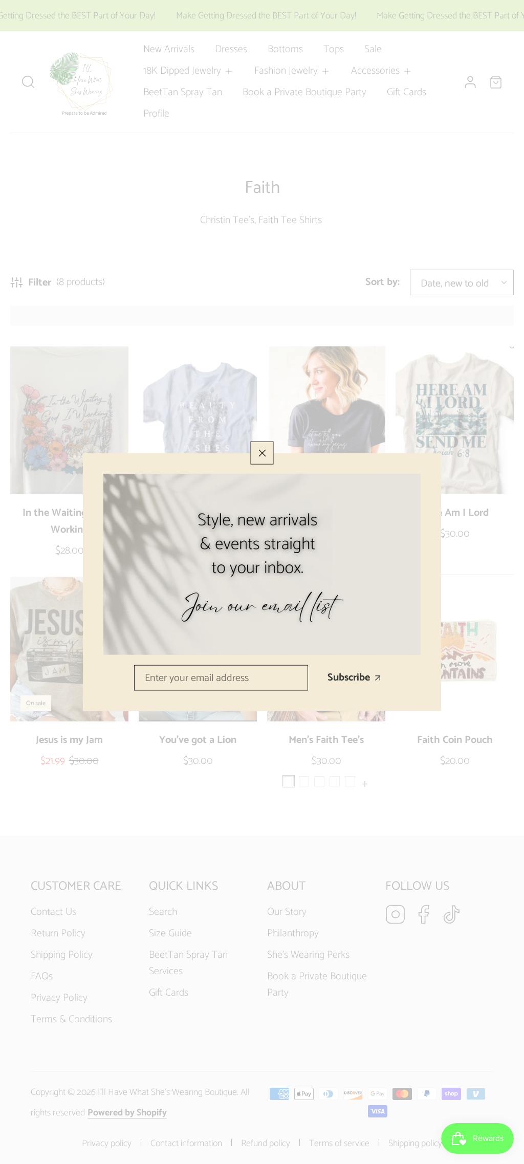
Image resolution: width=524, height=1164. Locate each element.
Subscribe (349, 677)
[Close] (262, 453)
